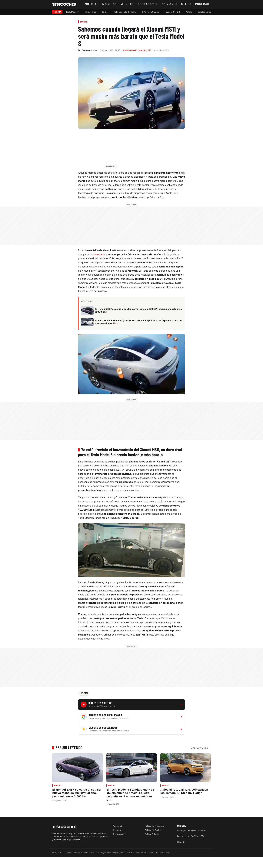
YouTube (195, 836)
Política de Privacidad (154, 826)
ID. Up (105, 12)
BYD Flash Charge (150, 12)
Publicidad (117, 826)
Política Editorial (152, 834)
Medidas (127, 4)
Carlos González (89, 50)
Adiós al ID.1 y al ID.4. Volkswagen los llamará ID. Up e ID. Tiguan (184, 791)
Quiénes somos (119, 834)
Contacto (116, 830)
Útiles (186, 4)
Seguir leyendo (69, 747)
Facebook (181, 836)
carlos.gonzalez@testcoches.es (191, 830)
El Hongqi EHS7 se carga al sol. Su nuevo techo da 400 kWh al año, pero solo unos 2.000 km (76, 793)
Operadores (148, 4)
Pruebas (202, 4)
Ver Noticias (201, 748)
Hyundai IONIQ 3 (172, 12)
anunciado (99, 254)
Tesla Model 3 (72, 12)
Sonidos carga (204, 12)
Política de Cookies (153, 830)
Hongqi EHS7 (90, 12)
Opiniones (169, 4)
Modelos (109, 4)
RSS (203, 836)
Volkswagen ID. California (125, 12)
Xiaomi (84, 693)
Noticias (92, 4)
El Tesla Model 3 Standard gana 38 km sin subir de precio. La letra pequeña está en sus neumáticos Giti (130, 794)
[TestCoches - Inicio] (64, 4)
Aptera (189, 12)
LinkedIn (181, 842)
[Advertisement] (138, 149)
